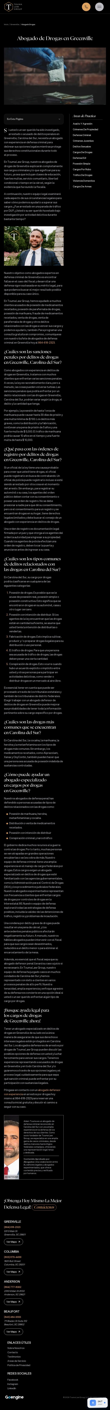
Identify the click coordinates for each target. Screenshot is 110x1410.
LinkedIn (11, 1388)
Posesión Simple (81, 163)
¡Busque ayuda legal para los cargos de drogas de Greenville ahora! (26, 1015)
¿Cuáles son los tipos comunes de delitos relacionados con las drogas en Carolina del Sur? (32, 564)
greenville (14, 24)
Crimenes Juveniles (83, 140)
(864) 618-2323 (12, 1227)
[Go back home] (13, 7)
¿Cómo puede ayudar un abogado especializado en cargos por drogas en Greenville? (26, 783)
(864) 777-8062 (12, 1287)
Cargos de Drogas (82, 152)
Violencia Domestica (84, 180)
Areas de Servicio (16, 1360)
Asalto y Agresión (82, 123)
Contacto (12, 1352)
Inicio (6, 24)
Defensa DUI (79, 158)
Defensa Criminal (82, 135)
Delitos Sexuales (82, 146)
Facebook (12, 1379)
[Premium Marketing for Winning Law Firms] (14, 1397)
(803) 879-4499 (12, 1257)
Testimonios (14, 1356)
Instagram (12, 1384)
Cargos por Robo (82, 169)
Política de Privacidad (18, 1365)
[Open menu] (99, 7)
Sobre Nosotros (15, 1348)
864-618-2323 (46, 342)
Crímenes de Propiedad (85, 129)
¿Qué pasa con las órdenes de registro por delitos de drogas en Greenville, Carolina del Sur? (33, 454)
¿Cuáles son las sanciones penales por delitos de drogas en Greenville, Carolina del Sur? (33, 357)
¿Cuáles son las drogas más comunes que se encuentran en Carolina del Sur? (30, 727)
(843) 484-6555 (12, 1317)
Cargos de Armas (82, 186)
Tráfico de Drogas (82, 175)
